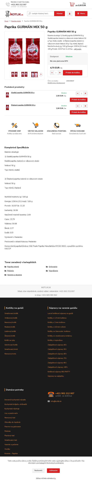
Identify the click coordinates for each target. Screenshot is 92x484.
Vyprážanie (53, 271)
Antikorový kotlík (11, 318)
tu (55, 478)
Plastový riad (9, 435)
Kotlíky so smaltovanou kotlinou (60, 336)
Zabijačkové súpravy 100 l (58, 367)
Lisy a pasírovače (11, 413)
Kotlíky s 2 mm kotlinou (56, 322)
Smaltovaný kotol (11, 349)
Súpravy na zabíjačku (56, 376)
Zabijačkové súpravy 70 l (57, 358)
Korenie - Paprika (11, 453)
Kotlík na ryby (10, 340)
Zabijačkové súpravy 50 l (57, 349)
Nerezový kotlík (10, 322)
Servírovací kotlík (11, 345)
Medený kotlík (10, 327)
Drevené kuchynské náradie (15, 400)
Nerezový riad (10, 418)
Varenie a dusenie (14, 275)
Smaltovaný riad (11, 440)
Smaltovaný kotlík (11, 313)
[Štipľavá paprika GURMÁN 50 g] (7, 107)
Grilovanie (53, 267)
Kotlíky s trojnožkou (55, 340)
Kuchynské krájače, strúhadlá (16, 404)
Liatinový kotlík (10, 331)
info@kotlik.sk (56, 401)
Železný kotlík (10, 336)
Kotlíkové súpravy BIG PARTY (59, 372)
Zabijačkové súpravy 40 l (57, 345)
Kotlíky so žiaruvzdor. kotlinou (59, 331)
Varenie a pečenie (11, 444)
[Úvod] (15, 13)
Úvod (6, 21)
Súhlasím (53, 470)
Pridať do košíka (73, 72)
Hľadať (60, 13)
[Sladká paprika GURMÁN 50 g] (7, 95)
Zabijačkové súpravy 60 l (57, 354)
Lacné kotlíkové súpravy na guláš (60, 313)
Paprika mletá (16, 21)
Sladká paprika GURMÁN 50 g (22, 93)
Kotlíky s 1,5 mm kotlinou (57, 318)
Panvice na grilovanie (13, 426)
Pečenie (10, 271)
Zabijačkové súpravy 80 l (57, 363)
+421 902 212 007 (18, 4)
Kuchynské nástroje (12, 409)
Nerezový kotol (10, 354)
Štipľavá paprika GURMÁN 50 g (23, 105)
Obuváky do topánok (12, 422)
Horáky (7, 449)
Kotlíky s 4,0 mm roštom (57, 327)
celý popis (77, 49)
